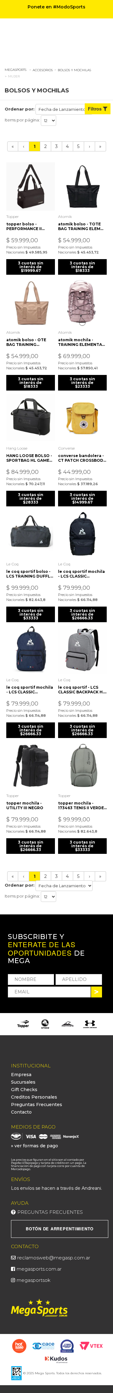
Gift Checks (24, 1089)
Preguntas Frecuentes (36, 1104)
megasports (15, 70)
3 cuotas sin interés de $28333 (30, 498)
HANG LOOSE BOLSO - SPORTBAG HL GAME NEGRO (29, 458)
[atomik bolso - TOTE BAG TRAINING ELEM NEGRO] (82, 186)
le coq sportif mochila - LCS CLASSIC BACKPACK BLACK (81, 573)
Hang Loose (16, 448)
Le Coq (12, 564)
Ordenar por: (20, 108)
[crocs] (45, 1024)
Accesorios (43, 70)
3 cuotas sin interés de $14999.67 (82, 498)
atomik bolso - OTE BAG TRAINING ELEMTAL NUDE (26, 342)
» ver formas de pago (34, 1146)
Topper (12, 216)
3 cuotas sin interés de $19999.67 (30, 267)
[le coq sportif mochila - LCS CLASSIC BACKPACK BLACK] (82, 534)
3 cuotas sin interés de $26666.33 (82, 614)
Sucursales (23, 1082)
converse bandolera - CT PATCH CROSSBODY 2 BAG (82, 458)
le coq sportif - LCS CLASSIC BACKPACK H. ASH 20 (81, 689)
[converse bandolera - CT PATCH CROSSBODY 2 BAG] (82, 418)
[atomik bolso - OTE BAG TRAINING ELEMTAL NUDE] (30, 302)
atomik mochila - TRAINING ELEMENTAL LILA (81, 342)
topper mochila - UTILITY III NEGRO (24, 805)
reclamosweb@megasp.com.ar (53, 1258)
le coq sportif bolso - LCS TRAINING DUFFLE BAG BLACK (29, 573)
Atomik (65, 216)
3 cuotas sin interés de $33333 (30, 614)
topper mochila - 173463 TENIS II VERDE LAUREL (81, 805)
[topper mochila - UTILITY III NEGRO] (30, 765)
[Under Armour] (90, 1024)
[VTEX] (91, 1345)
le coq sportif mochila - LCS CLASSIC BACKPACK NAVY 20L (29, 689)
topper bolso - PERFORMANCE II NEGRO (24, 226)
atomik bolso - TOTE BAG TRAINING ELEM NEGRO (79, 226)
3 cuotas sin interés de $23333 (82, 383)
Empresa (21, 1074)
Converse (66, 448)
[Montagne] (68, 1024)
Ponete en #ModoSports (56, 7)
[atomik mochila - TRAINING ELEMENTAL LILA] (82, 302)
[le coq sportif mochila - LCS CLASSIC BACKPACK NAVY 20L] (30, 650)
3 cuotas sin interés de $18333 (82, 267)
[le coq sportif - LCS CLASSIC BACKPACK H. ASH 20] (82, 650)
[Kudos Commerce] (56, 1359)
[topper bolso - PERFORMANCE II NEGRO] (30, 186)
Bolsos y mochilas (74, 70)
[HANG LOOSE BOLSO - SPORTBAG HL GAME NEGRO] (30, 418)
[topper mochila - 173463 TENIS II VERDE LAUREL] (82, 765)
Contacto (21, 1112)
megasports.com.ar (39, 1269)
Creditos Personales (34, 1097)
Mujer (14, 76)
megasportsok (34, 1280)
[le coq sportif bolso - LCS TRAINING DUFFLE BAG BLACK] (30, 534)
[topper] (23, 1024)
